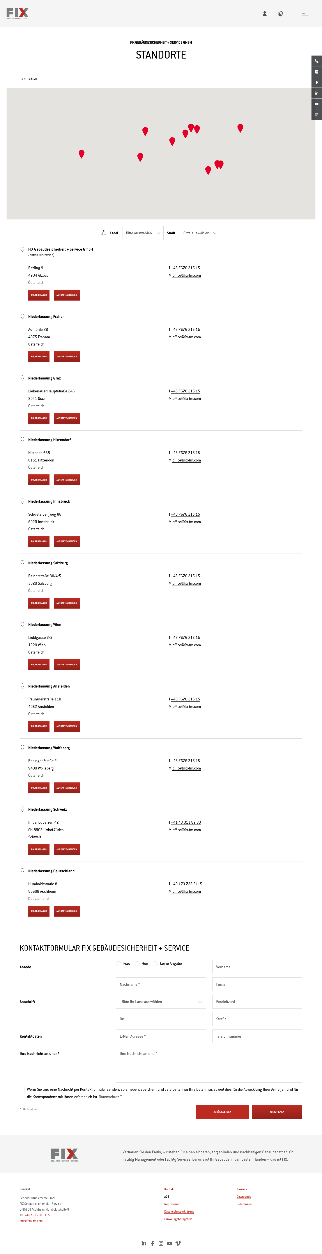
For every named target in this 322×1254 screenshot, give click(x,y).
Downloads (244, 1197)
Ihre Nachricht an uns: (39, 1053)
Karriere (242, 1189)
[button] (185, 134)
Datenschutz (109, 1096)
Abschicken (277, 1112)
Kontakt (169, 1189)
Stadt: (171, 233)
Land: (114, 233)
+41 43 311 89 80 (186, 822)
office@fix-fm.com (186, 275)
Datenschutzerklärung (179, 1211)
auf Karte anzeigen (67, 295)
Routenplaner (39, 295)
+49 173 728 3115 (186, 884)
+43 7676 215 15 (185, 267)
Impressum (172, 1204)
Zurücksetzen (223, 1112)
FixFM (23, 79)
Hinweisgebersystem (178, 1219)
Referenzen (244, 1204)
